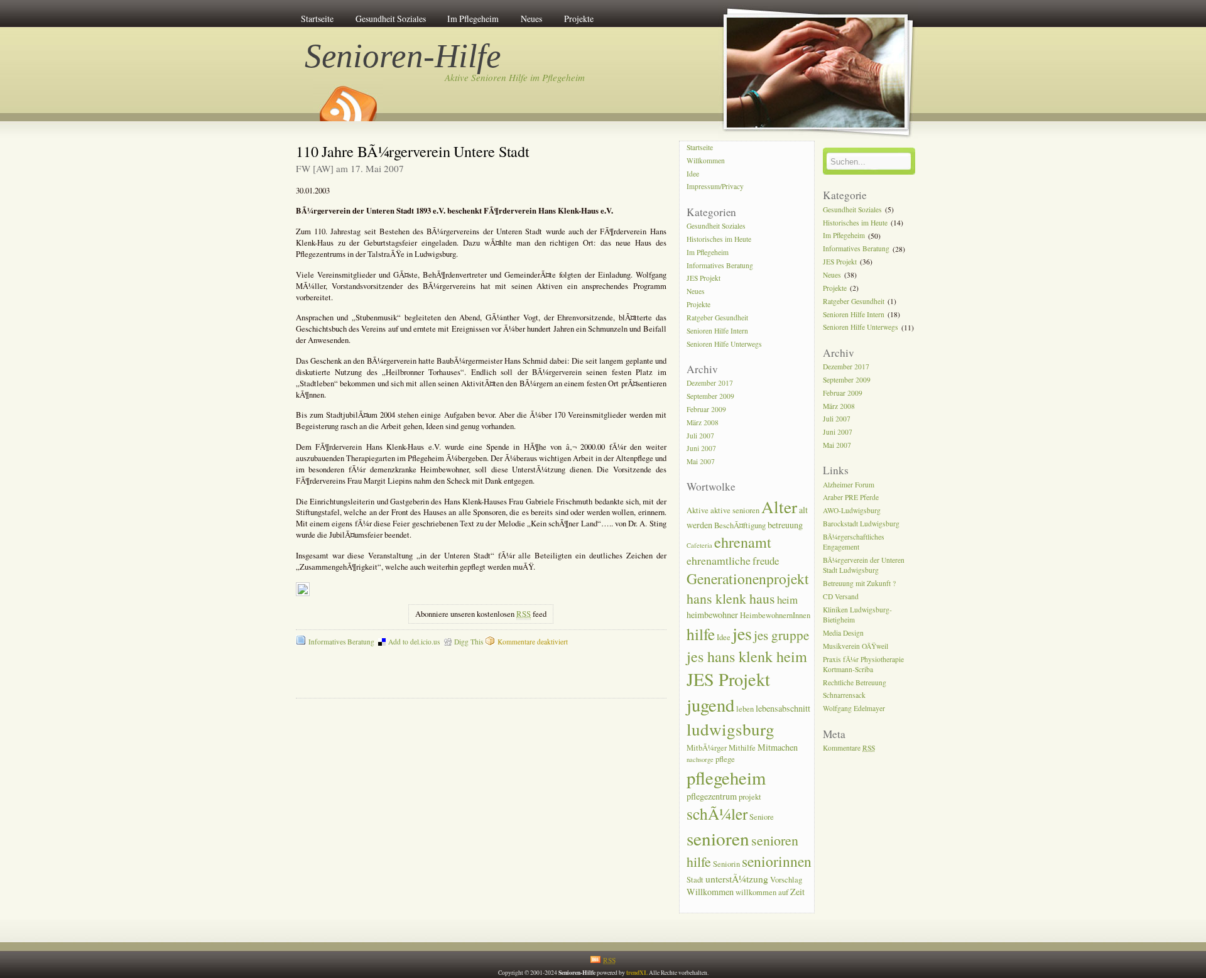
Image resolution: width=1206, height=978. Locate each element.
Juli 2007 (700, 435)
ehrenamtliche (719, 560)
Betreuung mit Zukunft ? (859, 583)
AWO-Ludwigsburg (852, 511)
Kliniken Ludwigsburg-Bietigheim (857, 614)
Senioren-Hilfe (403, 56)
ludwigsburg (730, 729)
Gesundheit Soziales (391, 18)
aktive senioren (734, 510)
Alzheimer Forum (848, 484)
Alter (779, 506)
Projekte (579, 18)
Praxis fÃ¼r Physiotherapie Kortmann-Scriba (863, 664)
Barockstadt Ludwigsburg (861, 523)
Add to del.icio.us (414, 641)
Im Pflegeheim (473, 18)
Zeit (797, 892)
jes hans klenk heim (747, 656)
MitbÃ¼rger (707, 747)
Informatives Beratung (341, 641)
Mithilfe (742, 747)
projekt (750, 796)
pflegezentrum (712, 796)
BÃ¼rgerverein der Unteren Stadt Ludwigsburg (864, 565)
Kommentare (849, 748)
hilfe (701, 633)
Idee (693, 173)
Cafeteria (699, 545)
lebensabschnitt (783, 708)
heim (787, 599)
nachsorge (700, 759)
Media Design (843, 633)
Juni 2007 (701, 449)
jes (742, 633)
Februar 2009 (706, 409)
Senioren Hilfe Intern (717, 330)
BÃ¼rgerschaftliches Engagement (853, 541)
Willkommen (706, 160)
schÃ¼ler (717, 813)
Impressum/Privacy (715, 187)
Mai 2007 (701, 462)
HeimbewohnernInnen (775, 615)
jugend (710, 705)
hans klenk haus (731, 598)
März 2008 (703, 422)
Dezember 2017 (710, 383)
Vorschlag (786, 879)
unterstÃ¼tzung (736, 878)
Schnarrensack (844, 695)
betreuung (785, 525)
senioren (718, 838)
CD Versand (841, 596)
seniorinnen (777, 861)
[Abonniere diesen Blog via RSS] (347, 99)
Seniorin (726, 864)
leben (745, 709)
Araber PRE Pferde (851, 498)
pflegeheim (726, 778)
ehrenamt (742, 541)
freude (765, 560)
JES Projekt (703, 278)
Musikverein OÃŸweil (855, 646)
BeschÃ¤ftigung (740, 525)
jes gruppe (781, 635)
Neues (531, 18)
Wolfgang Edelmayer (854, 709)
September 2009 (710, 396)
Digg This (468, 641)
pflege (725, 759)
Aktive (698, 510)
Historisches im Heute (719, 239)
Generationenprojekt (748, 578)
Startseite (317, 18)
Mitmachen (778, 747)
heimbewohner (712, 615)
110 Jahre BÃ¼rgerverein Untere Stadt (413, 151)
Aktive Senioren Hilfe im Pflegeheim (515, 77)
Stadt (695, 879)
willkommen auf (762, 892)
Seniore (761, 817)
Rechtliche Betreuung (854, 682)
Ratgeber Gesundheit (717, 317)
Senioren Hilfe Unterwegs (724, 344)
